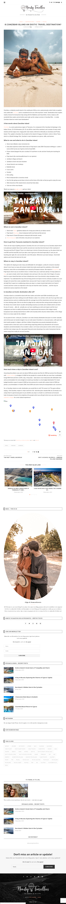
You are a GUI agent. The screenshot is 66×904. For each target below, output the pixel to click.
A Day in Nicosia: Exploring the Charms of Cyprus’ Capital (33, 677)
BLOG (35, 746)
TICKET (6, 759)
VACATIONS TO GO (52, 762)
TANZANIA (13, 445)
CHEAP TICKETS (31, 748)
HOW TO (33, 751)
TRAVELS (26, 762)
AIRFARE (7, 746)
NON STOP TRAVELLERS (31, 757)
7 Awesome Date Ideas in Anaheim (26, 697)
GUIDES (38, 21)
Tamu (15, 230)
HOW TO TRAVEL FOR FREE (25, 754)
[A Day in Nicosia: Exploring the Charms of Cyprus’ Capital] (47, 477)
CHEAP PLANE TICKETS (20, 748)
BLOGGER (41, 746)
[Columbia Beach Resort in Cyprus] (8, 709)
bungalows (56, 269)
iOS (32, 440)
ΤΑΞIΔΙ (6, 765)
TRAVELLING (8, 762)
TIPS (12, 759)
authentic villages (9, 397)
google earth (18, 189)
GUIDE (19, 751)
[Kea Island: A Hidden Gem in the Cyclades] (8, 689)
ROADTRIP (52, 757)
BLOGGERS (49, 746)
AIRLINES (14, 746)
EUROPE (50, 748)
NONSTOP (7, 757)
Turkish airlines (10, 375)
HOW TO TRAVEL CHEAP (10, 754)
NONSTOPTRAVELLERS (17, 757)
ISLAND (36, 754)
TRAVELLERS (55, 759)
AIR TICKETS (21, 746)
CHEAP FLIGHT (8, 748)
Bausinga (16, 233)
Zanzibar (6, 127)
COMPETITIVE (41, 748)
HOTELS (26, 751)
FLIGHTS (7, 751)
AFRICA (21, 21)
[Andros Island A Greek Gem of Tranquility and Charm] (18, 477)
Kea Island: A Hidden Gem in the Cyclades (28, 687)
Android (37, 440)
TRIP (32, 762)
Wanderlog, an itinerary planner (23, 440)
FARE (55, 748)
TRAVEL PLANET (17, 762)
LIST (50, 754)
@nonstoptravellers (33, 843)
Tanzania (15, 112)
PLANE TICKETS (43, 757)
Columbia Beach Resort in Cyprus (26, 706)
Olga (30, 27)
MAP (54, 754)
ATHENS (29, 746)
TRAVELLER (46, 759)
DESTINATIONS (29, 21)
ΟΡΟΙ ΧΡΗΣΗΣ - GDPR (35, 897)
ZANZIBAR (20, 445)
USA (37, 762)
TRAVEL (44, 21)
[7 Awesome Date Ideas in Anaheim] (8, 699)
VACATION (43, 762)
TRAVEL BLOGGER (36, 759)
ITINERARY (43, 754)
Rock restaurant (11, 237)
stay (5, 274)
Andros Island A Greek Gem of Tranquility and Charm (32, 668)
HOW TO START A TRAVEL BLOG (45, 751)
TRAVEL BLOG (26, 759)
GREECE (14, 751)
